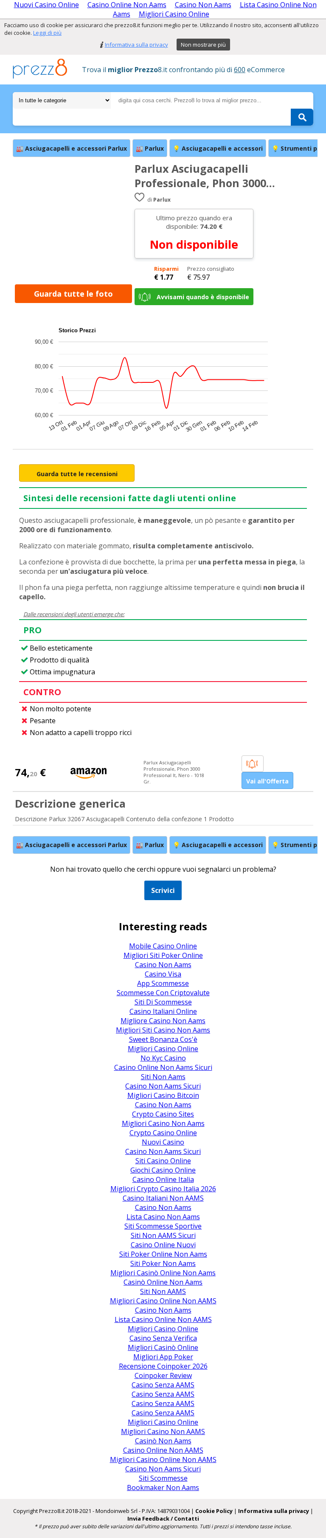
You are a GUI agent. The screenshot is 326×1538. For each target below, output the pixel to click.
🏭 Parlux (150, 148)
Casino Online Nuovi (163, 1244)
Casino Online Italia (163, 1179)
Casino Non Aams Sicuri (163, 1086)
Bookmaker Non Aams (163, 1487)
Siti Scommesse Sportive (163, 1226)
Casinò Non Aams (163, 1440)
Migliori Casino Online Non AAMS (163, 1300)
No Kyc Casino (163, 1058)
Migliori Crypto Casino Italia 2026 (163, 1188)
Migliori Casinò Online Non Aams (163, 1272)
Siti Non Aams (163, 1076)
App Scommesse (163, 983)
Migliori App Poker (163, 1356)
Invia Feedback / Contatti (163, 1518)
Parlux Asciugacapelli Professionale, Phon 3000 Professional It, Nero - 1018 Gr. (214, 175)
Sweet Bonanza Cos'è (163, 1039)
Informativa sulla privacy (136, 44)
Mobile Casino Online (163, 946)
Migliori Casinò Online (163, 1347)
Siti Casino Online (163, 1160)
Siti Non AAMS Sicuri (163, 1235)
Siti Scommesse (163, 1478)
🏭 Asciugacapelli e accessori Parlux (71, 148)
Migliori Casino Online (174, 14)
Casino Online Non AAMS (163, 1450)
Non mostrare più (203, 44)
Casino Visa (163, 974)
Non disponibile (194, 244)
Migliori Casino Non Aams (163, 1123)
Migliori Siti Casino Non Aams (163, 1030)
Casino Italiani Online (163, 1011)
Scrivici (163, 890)
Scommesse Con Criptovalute (163, 992)
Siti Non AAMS (163, 1291)
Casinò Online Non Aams (163, 1282)
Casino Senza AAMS (163, 1384)
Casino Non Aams (163, 964)
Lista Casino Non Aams (163, 1216)
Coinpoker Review (163, 1375)
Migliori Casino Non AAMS (163, 1431)
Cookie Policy (214, 1511)
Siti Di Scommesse (163, 1002)
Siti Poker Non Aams (163, 1263)
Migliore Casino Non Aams (163, 1020)
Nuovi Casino (163, 1142)
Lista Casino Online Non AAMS (163, 1319)
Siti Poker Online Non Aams (163, 1254)
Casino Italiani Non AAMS (163, 1198)
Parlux (162, 199)
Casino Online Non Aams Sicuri (163, 1067)
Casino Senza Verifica (163, 1338)
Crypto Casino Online (163, 1132)
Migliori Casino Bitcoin (163, 1095)
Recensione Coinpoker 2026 (163, 1366)
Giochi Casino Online (163, 1170)
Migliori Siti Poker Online (163, 955)
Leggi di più (47, 32)
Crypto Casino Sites (163, 1114)
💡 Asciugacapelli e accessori (218, 148)
